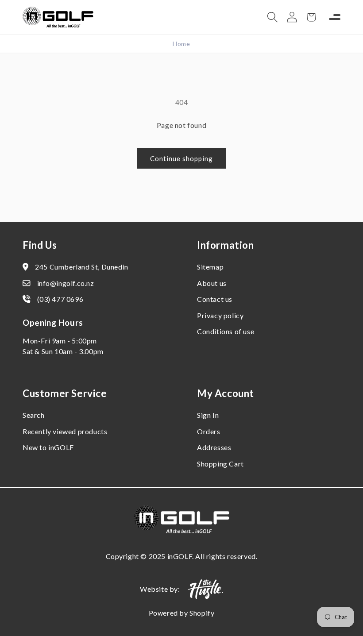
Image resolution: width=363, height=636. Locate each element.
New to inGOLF (48, 447)
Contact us (214, 299)
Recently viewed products (65, 431)
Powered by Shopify (182, 613)
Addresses (214, 447)
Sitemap (210, 266)
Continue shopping (181, 158)
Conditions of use (225, 331)
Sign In (208, 415)
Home (181, 43)
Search (34, 415)
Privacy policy (220, 315)
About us (212, 283)
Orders (208, 431)
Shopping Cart (220, 463)
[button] (272, 17)
